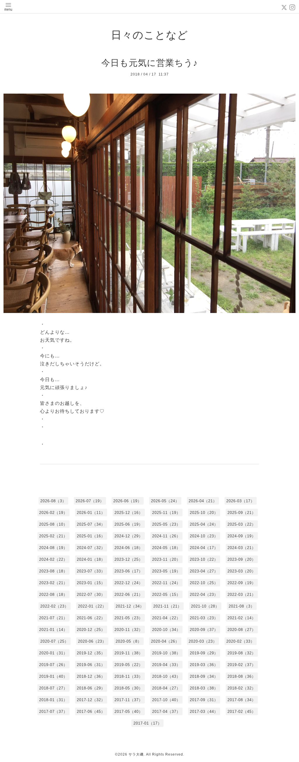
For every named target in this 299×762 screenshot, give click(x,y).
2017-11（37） (128, 700)
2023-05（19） (166, 571)
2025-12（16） (128, 512)
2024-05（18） (166, 548)
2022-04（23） (204, 594)
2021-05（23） (128, 618)
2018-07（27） (53, 688)
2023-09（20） (241, 559)
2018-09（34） (204, 676)
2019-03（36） (204, 665)
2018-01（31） (53, 700)
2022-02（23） (54, 606)
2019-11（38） (128, 653)
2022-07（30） (91, 594)
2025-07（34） (91, 524)
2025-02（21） (53, 536)
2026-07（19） (90, 501)
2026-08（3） (53, 501)
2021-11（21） (167, 606)
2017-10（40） (166, 700)
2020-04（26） (165, 641)
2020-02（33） (240, 641)
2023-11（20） (166, 559)
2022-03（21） (241, 594)
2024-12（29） (128, 536)
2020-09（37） (204, 629)
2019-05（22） (128, 665)
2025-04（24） (204, 524)
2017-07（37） (53, 711)
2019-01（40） (53, 676)
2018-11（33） (128, 676)
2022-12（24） (128, 583)
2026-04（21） (203, 501)
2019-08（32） (241, 653)
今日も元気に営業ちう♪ (149, 63)
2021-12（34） (130, 606)
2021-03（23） (204, 618)
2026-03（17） (240, 501)
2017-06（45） (91, 711)
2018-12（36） (91, 676)
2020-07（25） (54, 641)
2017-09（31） (204, 700)
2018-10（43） (166, 676)
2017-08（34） (241, 700)
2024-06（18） (128, 548)
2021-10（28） (205, 606)
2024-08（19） (53, 548)
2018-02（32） (241, 688)
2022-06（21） (128, 594)
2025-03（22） (241, 524)
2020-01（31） (53, 653)
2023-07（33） (91, 571)
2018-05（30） (128, 688)
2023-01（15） (91, 583)
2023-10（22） (204, 559)
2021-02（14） (241, 618)
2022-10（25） (204, 583)
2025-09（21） (241, 512)
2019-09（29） (204, 653)
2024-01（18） (91, 559)
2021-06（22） (91, 618)
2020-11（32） (128, 629)
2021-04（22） (166, 618)
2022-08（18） (53, 594)
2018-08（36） (241, 676)
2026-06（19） (127, 501)
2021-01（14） (53, 629)
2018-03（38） (204, 688)
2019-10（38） (166, 653)
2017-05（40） (128, 711)
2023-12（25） (128, 559)
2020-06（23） (92, 641)
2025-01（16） (91, 536)
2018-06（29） (91, 688)
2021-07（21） (53, 618)
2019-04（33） (166, 665)
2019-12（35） (91, 653)
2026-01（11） (91, 512)
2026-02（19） (53, 512)
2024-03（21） (241, 548)
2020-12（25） (91, 629)
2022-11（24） (166, 583)
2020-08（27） (241, 629)
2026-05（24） (165, 501)
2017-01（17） (147, 723)
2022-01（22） (92, 606)
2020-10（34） (166, 629)
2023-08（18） (53, 571)
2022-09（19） (241, 583)
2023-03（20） (241, 571)
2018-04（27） (166, 688)
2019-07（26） (53, 665)
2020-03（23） (203, 641)
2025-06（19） (128, 524)
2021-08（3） (242, 606)
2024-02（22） (53, 559)
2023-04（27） (204, 571)
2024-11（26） (166, 536)
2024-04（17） (204, 548)
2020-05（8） (129, 641)
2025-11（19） (166, 512)
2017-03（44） (204, 711)
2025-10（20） (204, 512)
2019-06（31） (91, 665)
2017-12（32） (91, 700)
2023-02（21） (53, 583)
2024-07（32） (91, 548)
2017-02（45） (241, 711)
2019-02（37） (241, 665)
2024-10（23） (204, 536)
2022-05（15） (166, 594)
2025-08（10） (53, 524)
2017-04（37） (166, 711)
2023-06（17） (128, 571)
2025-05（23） (166, 524)
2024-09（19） (241, 536)
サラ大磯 (136, 754)
